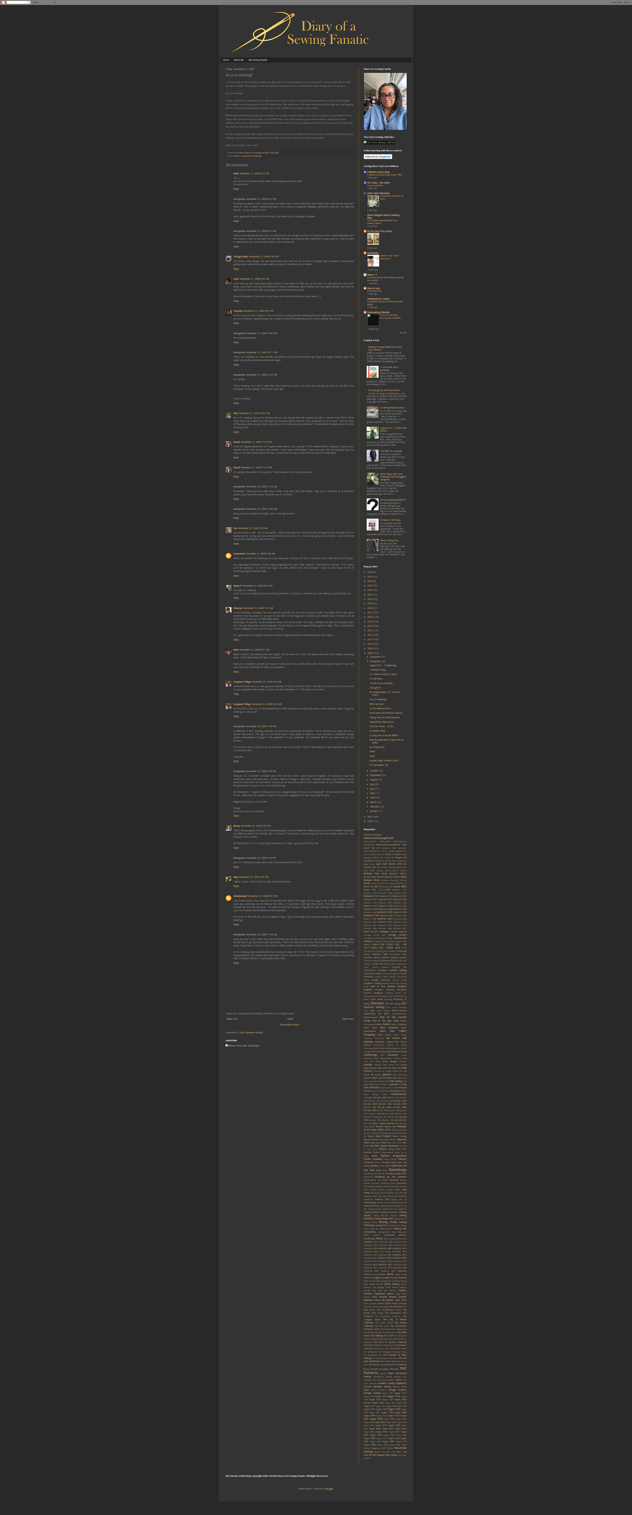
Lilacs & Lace (373, 288)
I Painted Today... (378, 669)
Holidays (368, 1064)
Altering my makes (381, 858)
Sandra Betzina (377, 1190)
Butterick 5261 (370, 903)
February (375, 806)
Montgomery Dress (389, 1133)
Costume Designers (390, 974)
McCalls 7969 (388, 1120)
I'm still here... (376, 678)
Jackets (386, 1074)
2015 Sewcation (383, 848)
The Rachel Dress (398, 1348)
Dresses (377, 1003)
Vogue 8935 (381, 1431)
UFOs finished (370, 1383)
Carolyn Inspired (398, 931)
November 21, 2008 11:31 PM (256, 467)
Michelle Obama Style (386, 1126)
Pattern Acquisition (242, 156)
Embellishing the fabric (376, 1013)
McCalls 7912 (375, 1120)
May (372, 793)
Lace (405, 1081)
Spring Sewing (391, 1284)
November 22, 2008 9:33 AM (266, 704)
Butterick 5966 (370, 919)
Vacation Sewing (382, 1386)
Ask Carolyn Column (386, 867)
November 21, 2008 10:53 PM (254, 413)
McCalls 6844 (370, 1107)
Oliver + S (372, 274)
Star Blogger (378, 1287)
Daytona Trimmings (390, 983)
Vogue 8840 (369, 1432)
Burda (367, 883)
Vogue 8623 (379, 1422)
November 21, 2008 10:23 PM (261, 374)
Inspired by (379, 1071)
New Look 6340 (378, 1142)
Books (376, 880)
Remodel (394, 1180)
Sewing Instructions (389, 1212)
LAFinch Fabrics (381, 1085)
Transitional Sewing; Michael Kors (390, 1377)
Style (374, 1291)
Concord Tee (399, 967)
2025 (370, 576)
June (372, 788)
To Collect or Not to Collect (383, 674)
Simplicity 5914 (399, 1255)
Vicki (235, 413)
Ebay (372, 1010)
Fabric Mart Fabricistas (378, 193)
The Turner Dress (388, 1361)
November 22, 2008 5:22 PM (256, 826)
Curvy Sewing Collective (377, 980)
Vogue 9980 (394, 1445)
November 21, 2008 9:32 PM (254, 173)
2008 (370, 653)
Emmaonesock (370, 1017)
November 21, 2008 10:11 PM (261, 352)
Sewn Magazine (399, 1232)
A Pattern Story (377, 730)
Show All (403, 333)
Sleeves (367, 1277)
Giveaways (393, 1055)
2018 (370, 608)
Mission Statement (372, 1133)
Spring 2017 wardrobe (390, 1281)
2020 (370, 599)
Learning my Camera (389, 1088)
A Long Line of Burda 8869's (383, 735)
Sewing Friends (374, 1209)
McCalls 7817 (381, 1117)
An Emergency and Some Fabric (384, 390)
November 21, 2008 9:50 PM (258, 311)
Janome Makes (386, 1078)
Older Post (347, 1019)
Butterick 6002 (385, 918)
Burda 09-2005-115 (373, 886)
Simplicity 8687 (385, 1264)
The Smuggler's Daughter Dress (392, 1352)
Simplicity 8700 (400, 1265)
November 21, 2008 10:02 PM (261, 333)
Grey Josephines (375, 185)
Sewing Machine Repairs (385, 1216)
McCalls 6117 (374, 1101)
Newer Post (232, 1019)
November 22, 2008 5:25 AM (253, 528)
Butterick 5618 (400, 909)
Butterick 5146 (400, 893)
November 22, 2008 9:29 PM (253, 877)
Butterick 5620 (370, 912)
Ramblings (257, 156)
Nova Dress (395, 1149)
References (368, 1177)
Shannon (237, 608)
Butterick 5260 (400, 899)
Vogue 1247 (380, 1396)
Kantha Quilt (383, 1081)
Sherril (236, 442)
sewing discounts (372, 1206)
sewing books (383, 1203)
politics (374, 1165)
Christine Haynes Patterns (376, 957)
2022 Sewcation (399, 848)
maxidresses (399, 1094)
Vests (366, 1390)
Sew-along (392, 1196)
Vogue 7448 (391, 1406)
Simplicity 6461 (370, 1258)
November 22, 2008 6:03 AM (260, 553)
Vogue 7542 (402, 1406)
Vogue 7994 (387, 1412)
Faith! (372, 751)
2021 (370, 594)
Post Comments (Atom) (251, 1032)
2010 (370, 644)
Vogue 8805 (375, 1428)
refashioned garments (396, 1173)
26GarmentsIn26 (371, 851)
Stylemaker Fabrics (384, 1293)
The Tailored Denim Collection (385, 1358)
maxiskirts (368, 1098)
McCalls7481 (401, 1120)
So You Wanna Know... (380, 708)
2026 (370, 572)
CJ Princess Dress (388, 960)
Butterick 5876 (400, 916)
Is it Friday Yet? (377, 747)
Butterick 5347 (385, 903)
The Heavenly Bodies (373, 1332)
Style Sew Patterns (387, 1291)
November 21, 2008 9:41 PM (261, 199)
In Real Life (395, 1068)
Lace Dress (369, 1084)
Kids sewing (396, 1081)
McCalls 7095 (370, 1110)
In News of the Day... (391, 520)
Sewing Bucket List (398, 1203)
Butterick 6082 (400, 919)
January (374, 811)
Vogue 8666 (391, 1422)
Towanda (238, 311)
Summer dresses (387, 1296)
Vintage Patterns (397, 1390)
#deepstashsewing (372, 834)
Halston (403, 1061)
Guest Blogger (390, 1061)
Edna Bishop (383, 1011)
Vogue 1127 (400, 1393)
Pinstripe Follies (389, 1162)
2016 (370, 617)
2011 (370, 639)
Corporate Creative (373, 973)
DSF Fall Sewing (392, 1003)
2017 (370, 612)
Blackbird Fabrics (398, 873)
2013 (370, 630)
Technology (383, 1307)
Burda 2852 (388, 887)
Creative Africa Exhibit (385, 977)
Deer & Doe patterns (383, 986)
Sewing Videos (386, 1229)
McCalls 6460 (370, 1104)
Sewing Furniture (371, 1212)
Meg (235, 877)
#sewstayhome (400, 841)
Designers (378, 993)
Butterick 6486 (385, 928)
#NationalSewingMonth (379, 838)
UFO (405, 1380)
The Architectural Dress (389, 1310)
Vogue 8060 (401, 1412)
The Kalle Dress (389, 1332)
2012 (370, 635)
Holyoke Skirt (380, 1065)
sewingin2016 (384, 1232)
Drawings (388, 999)
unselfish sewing (386, 1383)
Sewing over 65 (400, 1219)
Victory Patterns (378, 1390)
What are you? (376, 704)
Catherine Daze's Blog (378, 172)
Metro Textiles (379, 1123)
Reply (236, 189)
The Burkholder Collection (388, 1316)
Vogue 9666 (370, 1444)
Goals (404, 1055)
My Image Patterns (388, 1140)
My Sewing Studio (258, 60)
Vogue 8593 (401, 1419)
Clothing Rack (389, 964)
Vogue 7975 (374, 1413)
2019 (370, 603)
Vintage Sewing (372, 1393)
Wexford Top (379, 1452)
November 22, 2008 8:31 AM (255, 649)
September (376, 775)
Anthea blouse (391, 861)
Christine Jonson (399, 957)
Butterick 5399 (400, 903)
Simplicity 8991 (388, 1271)
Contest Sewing (398, 970)
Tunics (398, 1380)
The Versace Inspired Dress (381, 1364)
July (372, 784)
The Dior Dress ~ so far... (382, 726)
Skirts (390, 1274)
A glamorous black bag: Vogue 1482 (384, 174)
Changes (377, 941)
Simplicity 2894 (370, 1248)
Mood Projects (383, 1136)
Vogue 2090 (387, 1400)
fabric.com (379, 1038)
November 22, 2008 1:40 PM (261, 726)
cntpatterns (401, 964)
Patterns (402, 1159)
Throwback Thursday (389, 1369)
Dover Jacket (376, 999)
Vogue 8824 (401, 1428)
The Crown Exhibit (384, 1323)
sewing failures (387, 1206)
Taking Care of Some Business (384, 717)
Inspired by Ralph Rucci (381, 722)
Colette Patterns (380, 967)
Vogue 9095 (369, 1438)
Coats (366, 967)
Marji (235, 173)
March (373, 802)
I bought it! (375, 687)
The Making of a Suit (381, 1335)
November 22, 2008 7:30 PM (261, 858)
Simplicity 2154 (400, 1242)
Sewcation (402, 1196)
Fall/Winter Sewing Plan (387, 1042)
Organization (387, 1152)
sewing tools (382, 1225)
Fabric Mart (387, 1031)
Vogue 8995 (376, 1435)
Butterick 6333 (400, 925)
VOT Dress (387, 1448)
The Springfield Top (372, 1355)
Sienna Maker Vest (398, 1239)
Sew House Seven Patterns (382, 1193)
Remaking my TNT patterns (391, 1176)
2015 (370, 621)
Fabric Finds (370, 1027)
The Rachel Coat (381, 1349)
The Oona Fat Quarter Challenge (390, 1342)
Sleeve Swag (401, 1274)
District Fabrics (381, 996)
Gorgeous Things (242, 681)
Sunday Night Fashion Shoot (383, 760)
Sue (235, 528)
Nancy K (237, 585)
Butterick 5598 (370, 909)
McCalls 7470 (388, 1114)
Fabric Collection (399, 1024)
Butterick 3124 (400, 890)
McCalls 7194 (382, 1110)
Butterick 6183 (385, 922)
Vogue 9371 (401, 1442)
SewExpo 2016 (382, 1199)
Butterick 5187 (400, 896)
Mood (371, 1136)
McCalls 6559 (400, 1104)
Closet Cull (377, 964)
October (374, 770)
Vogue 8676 (402, 1422)
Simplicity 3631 (399, 1248)
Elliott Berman (399, 1010)
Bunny (236, 826)
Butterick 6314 (385, 925)
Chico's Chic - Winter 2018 (385, 947)
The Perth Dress (387, 1345)
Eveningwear (369, 1024)
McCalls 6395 (400, 1101)
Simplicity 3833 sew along (377, 1252)
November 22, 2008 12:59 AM (261, 509)
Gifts (383, 1055)
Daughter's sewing (372, 983)
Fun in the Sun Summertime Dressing (389, 1051)
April (372, 797)
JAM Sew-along (400, 1075)
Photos (377, 1162)
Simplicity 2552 (370, 1245)
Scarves (390, 1190)
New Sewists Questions (386, 1146)
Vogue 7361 (380, 1406)
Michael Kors (393, 1123)
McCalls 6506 (385, 1104)
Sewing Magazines (383, 1218)
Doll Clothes (394, 996)
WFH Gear (390, 1452)
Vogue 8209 (376, 1418)
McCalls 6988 (400, 1107)
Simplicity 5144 (370, 1255)
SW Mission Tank (391, 1300)
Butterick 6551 (400, 928)
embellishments (399, 1014)
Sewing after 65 (399, 1199)
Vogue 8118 (381, 1416)
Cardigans (384, 931)
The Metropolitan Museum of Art (383, 1339)
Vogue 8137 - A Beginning (382, 665)
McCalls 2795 (393, 1098)
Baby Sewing (376, 871)
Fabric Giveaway (389, 1027)
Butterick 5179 (386, 896)
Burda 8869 (400, 886)
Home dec (394, 1065)
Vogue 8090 (369, 1415)
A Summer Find (374, 291)
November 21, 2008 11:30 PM (256, 442)
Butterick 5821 (387, 915)
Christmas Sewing (371, 961)
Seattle (398, 1190)
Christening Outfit (398, 954)
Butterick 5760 (371, 915)
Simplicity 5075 (399, 1252)
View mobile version (290, 1024)
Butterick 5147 (371, 896)
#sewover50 (385, 841)
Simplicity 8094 (399, 1258)
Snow (366, 1281)
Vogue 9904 (382, 1445)
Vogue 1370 (375, 1399)
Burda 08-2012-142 (379, 883)
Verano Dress (400, 1386)
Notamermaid (240, 896)
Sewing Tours (394, 1225)
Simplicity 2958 (385, 1248)
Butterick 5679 (400, 912)
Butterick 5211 (370, 899)
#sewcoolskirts (370, 841)
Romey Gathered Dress (378, 1186)
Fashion (367, 1045)
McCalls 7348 (393, 1110)
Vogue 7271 (369, 1406)
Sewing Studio (388, 1222)
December (375, 656)
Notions (383, 1149)
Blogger (329, 1488)
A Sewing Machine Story (392, 407)
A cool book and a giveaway (389, 368)
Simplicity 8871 (370, 1268)
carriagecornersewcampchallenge (378, 938)
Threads (374, 1369)
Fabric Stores (385, 1035)
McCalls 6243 (387, 1101)
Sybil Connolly (370, 1304)
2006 (370, 821)
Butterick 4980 (385, 893)
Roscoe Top (394, 1186)
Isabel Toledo (392, 1071)
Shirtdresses (369, 1238)
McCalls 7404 (375, 1114)
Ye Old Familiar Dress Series (383, 1455)
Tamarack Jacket (371, 1307)
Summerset (239, 553)
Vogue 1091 (387, 1393)
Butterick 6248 (400, 922)
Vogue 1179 (369, 1396)
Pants (374, 1156)
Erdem (404, 1021)
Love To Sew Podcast (381, 1091)
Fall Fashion (393, 1038)
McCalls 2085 (380, 1097)
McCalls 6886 (384, 1107)
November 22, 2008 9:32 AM (266, 681)
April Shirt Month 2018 (389, 864)
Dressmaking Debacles (378, 312)
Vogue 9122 (381, 1438)
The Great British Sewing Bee (394, 1329)
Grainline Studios (372, 1058)
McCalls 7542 (401, 1114)
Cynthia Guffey (399, 980)
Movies (375, 1139)
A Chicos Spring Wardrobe (391, 851)
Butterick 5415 (371, 906)
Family (404, 1042)
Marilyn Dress (379, 1094)
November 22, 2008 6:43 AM (257, 585)
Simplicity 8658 (370, 1265)
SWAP (404, 1300)
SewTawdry (373, 253)
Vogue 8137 (394, 1415)
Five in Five (379, 1048)
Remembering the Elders (376, 1180)
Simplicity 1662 (385, 1242)
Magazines (396, 1091)
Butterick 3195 (370, 893)
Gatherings (370, 1054)
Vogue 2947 (390, 1403)
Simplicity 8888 (400, 1268)
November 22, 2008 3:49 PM (261, 771)
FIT (397, 1045)
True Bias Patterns (385, 1380)
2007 (370, 816)
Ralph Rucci (382, 1170)
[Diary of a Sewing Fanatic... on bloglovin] (378, 158)
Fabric (386, 1024)
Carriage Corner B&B (374, 935)
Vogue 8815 (388, 1428)
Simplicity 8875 (385, 1268)
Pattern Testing (390, 1159)
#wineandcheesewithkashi (388, 844)
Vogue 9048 (388, 1435)
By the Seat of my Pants (379, 231)
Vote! (372, 756)
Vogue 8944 (394, 1432)
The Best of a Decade (391, 451)
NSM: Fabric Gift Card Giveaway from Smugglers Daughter (393, 477)
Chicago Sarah (240, 256)
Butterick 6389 (370, 928)
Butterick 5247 (385, 899)
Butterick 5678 (384, 912)
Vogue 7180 (401, 1403)
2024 (370, 581)
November (375, 661)
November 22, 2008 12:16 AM (261, 486)
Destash (389, 993)
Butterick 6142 (370, 922)
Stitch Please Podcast (396, 1287)
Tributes (367, 1380)
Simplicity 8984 (371, 1271)
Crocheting (402, 977)
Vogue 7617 (369, 1409)
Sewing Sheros (370, 1222)
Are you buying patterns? (393, 499)
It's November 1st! (378, 765)
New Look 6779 (394, 1143)
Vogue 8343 (389, 1419)
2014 (370, 626)
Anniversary (379, 861)
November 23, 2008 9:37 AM (262, 896)
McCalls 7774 (369, 1117)
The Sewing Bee (370, 1352)
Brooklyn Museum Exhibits (394, 880)
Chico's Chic (378, 944)
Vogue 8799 (394, 1425)
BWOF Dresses (371, 931)
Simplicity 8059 (385, 1258)
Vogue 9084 (401, 1435)
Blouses (380, 877)
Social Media (375, 1281)
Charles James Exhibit (392, 941)
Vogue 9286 (375, 1442)
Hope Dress (382, 1068)
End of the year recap (385, 1020)
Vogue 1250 (393, 1396)
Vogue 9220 (394, 1438)
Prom (382, 1166)
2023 (370, 585)
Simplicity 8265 (370, 1261)
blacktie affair (370, 877)
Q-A (388, 1165)
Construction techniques (376, 970)
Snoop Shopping (399, 1277)
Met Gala (368, 1123)
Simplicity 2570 (400, 1245)
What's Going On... (389, 540)
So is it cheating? (378, 699)
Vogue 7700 (394, 1409)
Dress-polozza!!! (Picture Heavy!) (386, 713)
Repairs (403, 1180)
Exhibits (378, 1024)
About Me (239, 60)
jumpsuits (373, 1081)
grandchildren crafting (391, 1058)
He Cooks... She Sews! (378, 182)
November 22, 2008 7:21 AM (258, 608)
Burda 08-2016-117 (398, 883)
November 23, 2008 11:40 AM (261, 934)
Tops (391, 1373)
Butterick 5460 (400, 906)
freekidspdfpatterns (392, 1048)
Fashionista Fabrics (383, 1045)
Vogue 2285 (378, 1403)
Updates (401, 1383)
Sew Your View (380, 1196)
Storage (367, 1291)
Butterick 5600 (385, 909)
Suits (374, 1296)
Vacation (368, 1386)
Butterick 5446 (386, 906)
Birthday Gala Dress (375, 873)
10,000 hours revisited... (381, 683)
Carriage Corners (397, 935)
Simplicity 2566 (385, 1245)
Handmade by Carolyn (378, 298)
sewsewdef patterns (395, 1235)
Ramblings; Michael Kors (374, 1174)
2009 (370, 648)
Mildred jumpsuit (399, 1130)
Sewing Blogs (370, 1202)
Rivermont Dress (388, 1183)
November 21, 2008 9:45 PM (263, 256)
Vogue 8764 (369, 1425)
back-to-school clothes (396, 871)
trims (374, 1380)
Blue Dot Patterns (393, 877)
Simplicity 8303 (385, 1261)
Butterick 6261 (370, 925)
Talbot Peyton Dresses (396, 1303)
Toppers (383, 1373)
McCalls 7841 (393, 1117)
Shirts (379, 1238)
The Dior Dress (382, 1326)
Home (226, 60)
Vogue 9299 (388, 1441)
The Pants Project (372, 1345)
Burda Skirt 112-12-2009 (377, 889)
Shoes (386, 1239)
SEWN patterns (372, 1235)
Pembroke (368, 1162)
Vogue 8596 (369, 1422)
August (374, 779)
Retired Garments (372, 1183)
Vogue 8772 (381, 1425)
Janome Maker (371, 1078)
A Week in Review (392, 854)
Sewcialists (368, 1199)
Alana (236, 649)
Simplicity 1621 (371, 1242)
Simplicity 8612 (400, 1261)
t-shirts (380, 1303)
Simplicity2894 (379, 1274)
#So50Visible (369, 845)
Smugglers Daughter (381, 1277)
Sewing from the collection (394, 1209)
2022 (370, 590)
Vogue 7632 (381, 1409)
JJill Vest (397, 1078)
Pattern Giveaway (373, 1159)
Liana (236, 279)
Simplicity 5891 (384, 1255)
